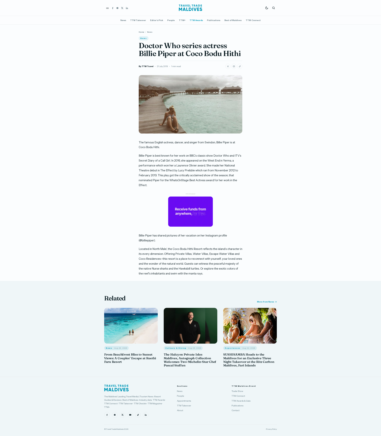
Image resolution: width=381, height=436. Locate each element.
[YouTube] (130, 415)
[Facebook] (112, 8)
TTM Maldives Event (244, 386)
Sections (182, 386)
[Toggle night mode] (266, 8)
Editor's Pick (156, 20)
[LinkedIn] (127, 8)
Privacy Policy (271, 429)
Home (141, 32)
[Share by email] (233, 66)
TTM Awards (196, 20)
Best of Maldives (233, 20)
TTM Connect (253, 20)
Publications (213, 20)
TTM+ (182, 20)
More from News (265, 302)
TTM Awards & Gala (241, 400)
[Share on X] (227, 66)
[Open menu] (107, 8)
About (180, 410)
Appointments (184, 400)
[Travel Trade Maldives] (116, 388)
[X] (122, 8)
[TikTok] (138, 415)
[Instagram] (117, 8)
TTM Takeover (138, 20)
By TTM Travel (146, 66)
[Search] (273, 8)
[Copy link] (239, 66)
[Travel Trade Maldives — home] (190, 7)
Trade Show (237, 391)
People (171, 20)
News (123, 20)
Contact (235, 410)
